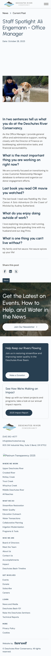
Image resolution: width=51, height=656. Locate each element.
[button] (46, 4)
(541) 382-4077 (10, 436)
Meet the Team (9, 547)
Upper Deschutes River (13, 468)
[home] (17, 4)
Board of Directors (11, 542)
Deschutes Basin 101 (12, 608)
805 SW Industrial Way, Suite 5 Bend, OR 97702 (24, 445)
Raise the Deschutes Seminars (16, 612)
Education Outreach (12, 514)
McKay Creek (9, 477)
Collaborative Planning (13, 522)
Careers (6, 592)
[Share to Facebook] (5, 271)
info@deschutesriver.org (14, 441)
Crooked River (9, 472)
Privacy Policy (9, 628)
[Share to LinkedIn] (10, 271)
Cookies (6, 632)
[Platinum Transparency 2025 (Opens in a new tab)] (19, 455)
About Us (7, 551)
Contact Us (8, 555)
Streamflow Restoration (13, 505)
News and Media (10, 604)
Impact (6, 564)
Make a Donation (17, 375)
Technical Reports (11, 617)
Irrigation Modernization (13, 527)
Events (6, 580)
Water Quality (9, 509)
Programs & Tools (10, 531)
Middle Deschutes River (13, 490)
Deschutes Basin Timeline (14, 568)
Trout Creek (8, 481)
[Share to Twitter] (16, 271)
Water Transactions (11, 518)
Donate (6, 584)
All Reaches (8, 494)
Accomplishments (11, 560)
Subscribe (7, 588)
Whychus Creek (10, 485)
